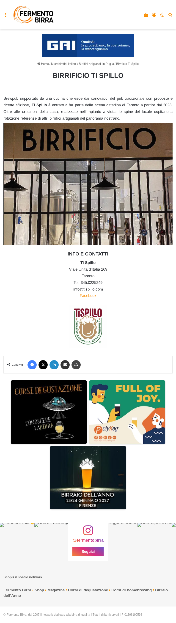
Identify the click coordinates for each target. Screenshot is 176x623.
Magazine (56, 590)
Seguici (88, 552)
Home (44, 64)
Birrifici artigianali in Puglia (96, 64)
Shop (39, 590)
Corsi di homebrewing (131, 590)
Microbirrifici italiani (64, 64)
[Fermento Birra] (33, 14)
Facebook (88, 296)
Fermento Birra (17, 590)
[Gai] (88, 45)
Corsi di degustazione (88, 590)
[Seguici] (88, 532)
